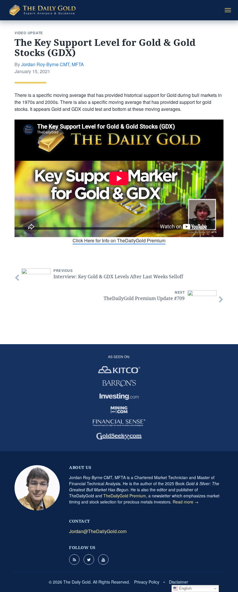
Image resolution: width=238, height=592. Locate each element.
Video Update (29, 32)
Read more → (186, 502)
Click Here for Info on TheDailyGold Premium (119, 240)
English (185, 588)
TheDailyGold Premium (124, 496)
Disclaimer (178, 582)
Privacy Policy (146, 582)
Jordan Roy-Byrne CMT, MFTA (52, 64)
